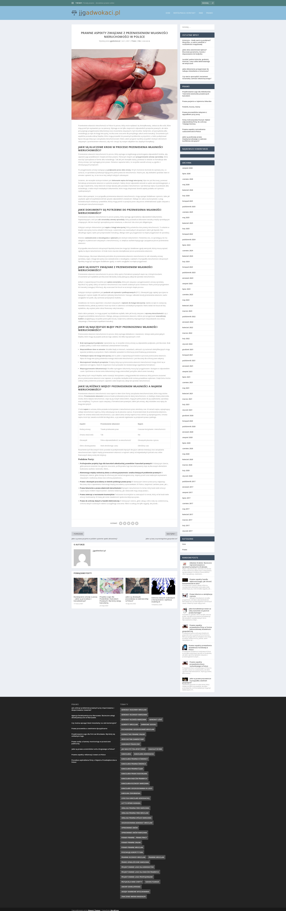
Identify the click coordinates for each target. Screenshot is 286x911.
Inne (201, 13)
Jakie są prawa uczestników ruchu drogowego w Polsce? (93, 749)
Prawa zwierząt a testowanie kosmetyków (97, 494)
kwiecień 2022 (187, 327)
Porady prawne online (131, 842)
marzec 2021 (187, 399)
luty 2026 (185, 196)
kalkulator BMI (155, 749)
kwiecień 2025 (187, 223)
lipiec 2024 (186, 245)
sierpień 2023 (187, 283)
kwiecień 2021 (187, 393)
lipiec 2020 (186, 443)
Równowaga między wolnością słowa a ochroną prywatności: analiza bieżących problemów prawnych (120, 473)
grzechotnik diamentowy (132, 739)
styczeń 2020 (187, 476)
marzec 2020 (187, 465)
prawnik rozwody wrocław (133, 857)
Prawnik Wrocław (156, 857)
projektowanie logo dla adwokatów (137, 867)
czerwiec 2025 (187, 212)
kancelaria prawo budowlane (134, 774)
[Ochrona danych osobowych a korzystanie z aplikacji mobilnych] (163, 586)
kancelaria (126, 754)
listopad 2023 (187, 267)
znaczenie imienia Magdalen (133, 896)
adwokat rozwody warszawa (134, 715)
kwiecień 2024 (187, 256)
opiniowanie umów (129, 828)
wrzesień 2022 (187, 322)
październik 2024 (188, 239)
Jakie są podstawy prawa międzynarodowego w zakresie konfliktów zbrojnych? (194, 139)
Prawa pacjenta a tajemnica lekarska (196, 101)
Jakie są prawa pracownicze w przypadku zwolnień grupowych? (196, 680)
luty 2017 (185, 525)
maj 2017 (185, 509)
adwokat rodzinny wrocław (133, 710)
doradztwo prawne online (133, 734)
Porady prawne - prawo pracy (134, 837)
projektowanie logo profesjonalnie (137, 877)
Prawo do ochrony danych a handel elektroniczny (100, 501)
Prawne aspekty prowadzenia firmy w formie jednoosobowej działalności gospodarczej (197, 628)
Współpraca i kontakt (184, 13)
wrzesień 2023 (187, 278)
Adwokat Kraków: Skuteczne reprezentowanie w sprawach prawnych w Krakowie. (197, 565)
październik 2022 (188, 316)
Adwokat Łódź (155, 719)
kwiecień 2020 (187, 459)
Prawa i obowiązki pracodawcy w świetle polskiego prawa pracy (105, 482)
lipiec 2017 (186, 498)
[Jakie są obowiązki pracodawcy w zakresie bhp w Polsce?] (137, 586)
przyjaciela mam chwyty (131, 882)
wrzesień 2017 (187, 487)
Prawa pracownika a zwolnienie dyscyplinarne (89, 728)
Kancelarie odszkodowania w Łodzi (136, 788)
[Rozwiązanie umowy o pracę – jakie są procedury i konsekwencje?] (85, 586)
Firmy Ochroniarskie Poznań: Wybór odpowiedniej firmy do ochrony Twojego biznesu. (196, 122)
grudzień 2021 (187, 349)
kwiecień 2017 (187, 514)
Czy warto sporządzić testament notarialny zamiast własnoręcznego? (196, 77)
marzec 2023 (187, 311)
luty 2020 (185, 470)
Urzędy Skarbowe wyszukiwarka (135, 892)
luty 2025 (185, 228)
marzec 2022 (187, 333)
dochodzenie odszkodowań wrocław (137, 729)
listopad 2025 (187, 201)
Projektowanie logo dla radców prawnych (140, 872)
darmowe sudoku (148, 724)
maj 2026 (185, 184)
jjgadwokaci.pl (115, 41)
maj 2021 (185, 388)
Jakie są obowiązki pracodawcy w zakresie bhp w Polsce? (137, 599)
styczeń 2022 (187, 344)
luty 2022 (185, 338)
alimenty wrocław (129, 724)
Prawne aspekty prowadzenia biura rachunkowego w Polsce (199, 664)
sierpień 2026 (187, 168)
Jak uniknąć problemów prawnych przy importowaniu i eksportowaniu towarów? (93, 709)
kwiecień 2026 (187, 190)
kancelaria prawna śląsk (132, 769)
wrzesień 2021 (187, 366)
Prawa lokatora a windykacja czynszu (201, 595)
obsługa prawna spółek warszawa (136, 818)
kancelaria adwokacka (144, 754)
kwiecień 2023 (187, 305)
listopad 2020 (187, 421)
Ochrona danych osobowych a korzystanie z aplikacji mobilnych (163, 600)
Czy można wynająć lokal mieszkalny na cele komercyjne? (94, 723)
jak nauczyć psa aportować (133, 749)
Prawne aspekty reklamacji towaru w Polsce (89, 755)
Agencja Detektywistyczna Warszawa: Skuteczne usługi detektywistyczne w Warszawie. (93, 716)
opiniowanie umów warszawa (134, 833)
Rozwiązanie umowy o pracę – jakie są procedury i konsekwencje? (85, 599)
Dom (168, 13)
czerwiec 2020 (187, 448)
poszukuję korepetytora (132, 852)
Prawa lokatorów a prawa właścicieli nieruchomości (100, 488)
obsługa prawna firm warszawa (135, 808)
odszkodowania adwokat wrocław (136, 823)
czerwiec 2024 (187, 251)
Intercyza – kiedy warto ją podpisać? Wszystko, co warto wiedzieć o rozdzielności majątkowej (196, 42)
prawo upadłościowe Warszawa (135, 862)
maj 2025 (185, 217)
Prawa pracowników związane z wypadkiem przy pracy (194, 113)
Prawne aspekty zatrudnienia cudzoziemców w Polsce (193, 130)
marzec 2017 (187, 520)
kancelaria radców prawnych (134, 778)
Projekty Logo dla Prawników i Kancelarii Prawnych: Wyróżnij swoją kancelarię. (110, 600)
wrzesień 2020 (187, 432)
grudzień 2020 (187, 415)
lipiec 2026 (186, 174)
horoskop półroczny (130, 744)
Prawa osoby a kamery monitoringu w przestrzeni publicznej (91, 742)
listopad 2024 (187, 234)
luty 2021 (185, 404)
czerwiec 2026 (187, 179)
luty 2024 (185, 261)
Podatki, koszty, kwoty (191, 107)
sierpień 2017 (187, 492)
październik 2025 (188, 206)
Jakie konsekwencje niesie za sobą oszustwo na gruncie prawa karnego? (200, 611)
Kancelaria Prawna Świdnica (133, 764)
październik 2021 (188, 360)
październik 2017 (188, 481)
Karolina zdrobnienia (130, 793)
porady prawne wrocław (132, 847)
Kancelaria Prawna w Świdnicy (134, 759)
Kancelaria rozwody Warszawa (134, 783)
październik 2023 (188, 272)
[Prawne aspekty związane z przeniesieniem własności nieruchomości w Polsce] (124, 84)
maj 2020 (185, 454)
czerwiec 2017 (187, 503)
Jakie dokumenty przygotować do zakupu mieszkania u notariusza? (195, 70)
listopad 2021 (187, 355)
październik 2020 (188, 426)
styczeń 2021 (187, 410)
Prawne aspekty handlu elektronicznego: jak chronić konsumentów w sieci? (197, 581)
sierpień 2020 (187, 437)
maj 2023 (185, 300)
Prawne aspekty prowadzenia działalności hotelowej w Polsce (200, 647)
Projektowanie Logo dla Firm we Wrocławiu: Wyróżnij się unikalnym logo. (93, 735)
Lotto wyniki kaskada (130, 803)
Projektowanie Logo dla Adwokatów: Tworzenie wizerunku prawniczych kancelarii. (196, 94)
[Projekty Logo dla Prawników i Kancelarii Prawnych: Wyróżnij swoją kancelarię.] (111, 586)
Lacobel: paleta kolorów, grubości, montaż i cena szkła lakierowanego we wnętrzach (196, 61)
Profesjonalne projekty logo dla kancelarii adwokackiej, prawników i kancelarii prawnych (116, 463)
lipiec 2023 (186, 289)
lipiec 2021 (186, 377)
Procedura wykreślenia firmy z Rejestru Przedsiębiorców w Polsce (94, 761)
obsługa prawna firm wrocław (134, 813)
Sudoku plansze (152, 882)
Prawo (209, 13)
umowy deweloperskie (130, 887)
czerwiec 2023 (187, 294)
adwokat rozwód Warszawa (133, 719)
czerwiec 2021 (187, 382)
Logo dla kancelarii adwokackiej (135, 798)
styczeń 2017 (187, 531)
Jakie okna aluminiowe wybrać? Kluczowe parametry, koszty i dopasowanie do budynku (194, 52)
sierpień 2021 (187, 371)
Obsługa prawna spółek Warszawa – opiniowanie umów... (104, 3)
